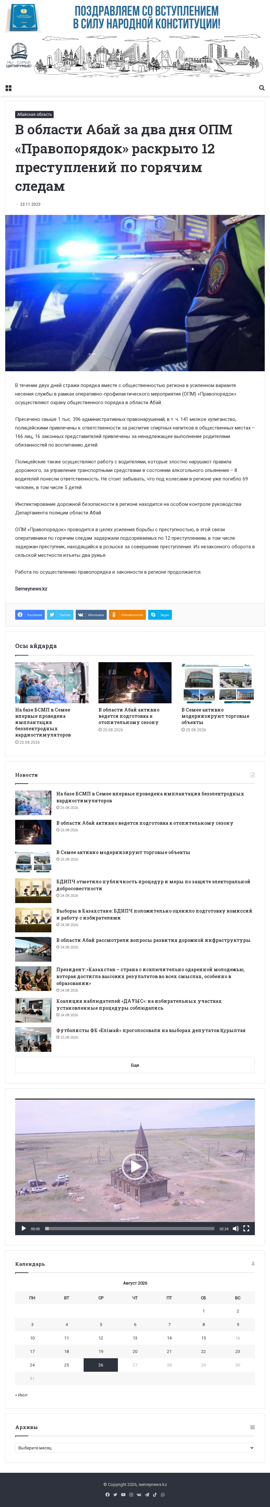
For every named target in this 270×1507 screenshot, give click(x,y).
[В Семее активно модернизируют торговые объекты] (218, 683)
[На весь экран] (246, 1228)
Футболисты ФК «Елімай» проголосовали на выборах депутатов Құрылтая (151, 1030)
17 (32, 1351)
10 (32, 1338)
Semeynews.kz (31, 589)
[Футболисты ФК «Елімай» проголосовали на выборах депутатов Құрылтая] (33, 1039)
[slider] (129, 1228)
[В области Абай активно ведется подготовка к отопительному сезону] (135, 683)
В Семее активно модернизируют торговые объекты (215, 716)
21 (169, 1351)
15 (203, 1338)
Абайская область (34, 114)
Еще (135, 1065)
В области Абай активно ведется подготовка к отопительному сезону (128, 716)
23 (237, 1351)
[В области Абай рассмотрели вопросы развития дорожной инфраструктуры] (33, 949)
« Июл (21, 1394)
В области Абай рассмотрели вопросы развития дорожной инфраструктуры (153, 940)
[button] (135, 1167)
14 (169, 1338)
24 (32, 1365)
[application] (135, 1167)
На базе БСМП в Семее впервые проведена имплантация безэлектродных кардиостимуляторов (43, 722)
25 (66, 1365)
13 (135, 1338)
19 (100, 1351)
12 (100, 1338)
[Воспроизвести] (23, 1228)
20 (135, 1351)
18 (66, 1351)
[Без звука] (235, 1228)
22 (203, 1351)
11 (66, 1338)
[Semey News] (135, 57)
